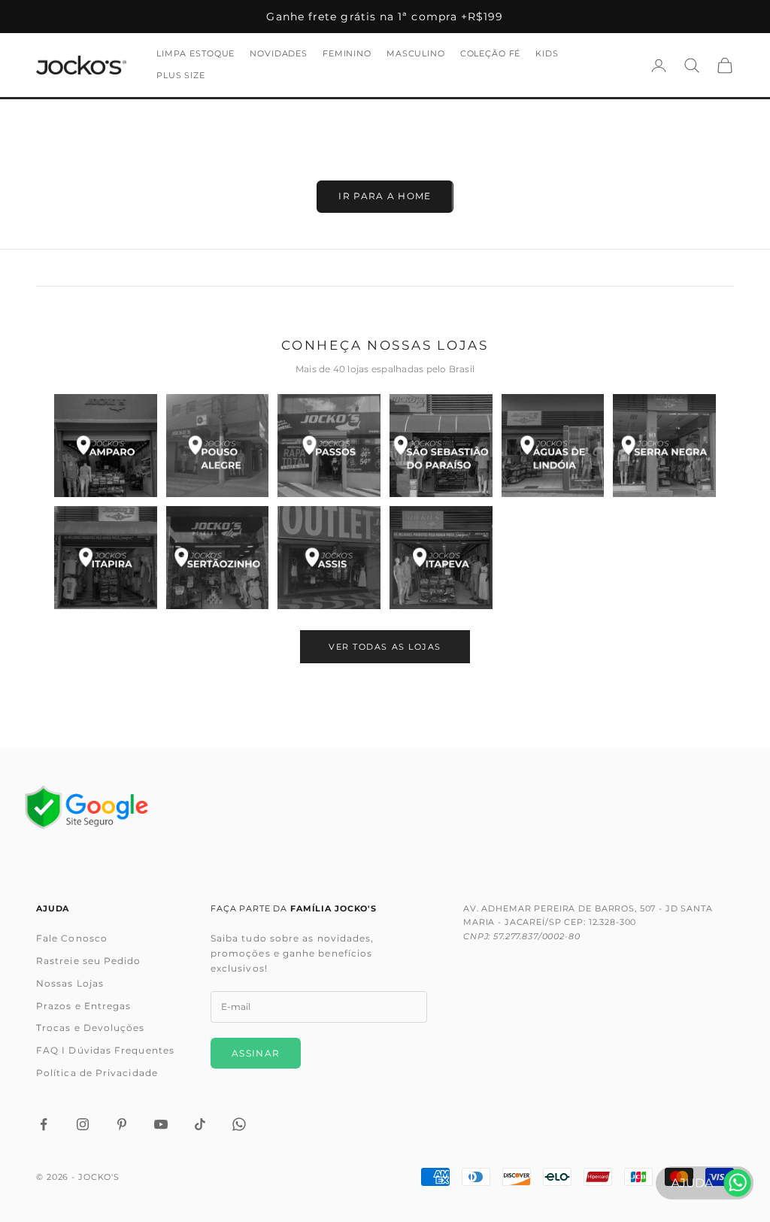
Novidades (279, 54)
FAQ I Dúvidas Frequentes (105, 1050)
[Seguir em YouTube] (160, 1124)
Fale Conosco (72, 938)
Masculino (416, 54)
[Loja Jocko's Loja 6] (664, 445)
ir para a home (384, 196)
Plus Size (180, 75)
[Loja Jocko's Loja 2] (217, 445)
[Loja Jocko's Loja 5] (553, 445)
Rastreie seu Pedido (88, 960)
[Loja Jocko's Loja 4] (441, 445)
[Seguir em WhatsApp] (239, 1124)
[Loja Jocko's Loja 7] (105, 557)
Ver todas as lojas (385, 646)
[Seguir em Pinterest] (121, 1124)
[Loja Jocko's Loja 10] (441, 557)
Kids (546, 54)
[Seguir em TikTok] (200, 1124)
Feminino (347, 54)
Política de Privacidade (97, 1072)
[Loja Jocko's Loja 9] (328, 557)
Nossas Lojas (70, 983)
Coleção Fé (490, 54)
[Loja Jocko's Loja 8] (217, 557)
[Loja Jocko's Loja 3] (328, 445)
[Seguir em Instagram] (82, 1124)
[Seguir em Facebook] (43, 1124)
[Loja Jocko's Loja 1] (105, 445)
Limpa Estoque (195, 54)
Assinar (256, 1053)
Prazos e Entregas (83, 1005)
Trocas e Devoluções (90, 1027)
